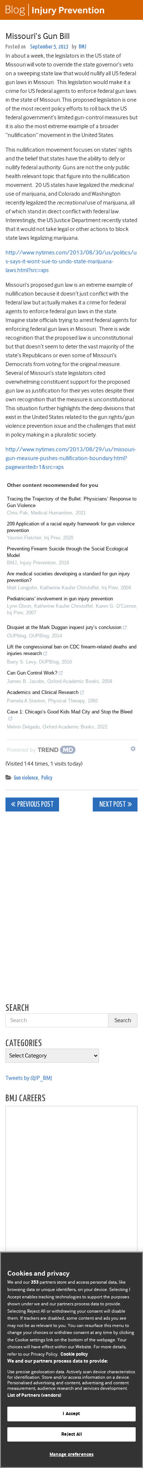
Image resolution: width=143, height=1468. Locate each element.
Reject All (71, 1434)
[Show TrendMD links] (133, 749)
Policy (46, 778)
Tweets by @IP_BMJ (29, 1078)
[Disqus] (72, 909)
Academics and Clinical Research (42, 692)
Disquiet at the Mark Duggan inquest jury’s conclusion (64, 627)
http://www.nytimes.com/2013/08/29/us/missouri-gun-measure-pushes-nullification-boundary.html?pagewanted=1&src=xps (71, 458)
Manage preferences (72, 1454)
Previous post (35, 804)
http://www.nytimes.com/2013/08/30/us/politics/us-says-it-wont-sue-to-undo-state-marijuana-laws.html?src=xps (71, 261)
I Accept (71, 1414)
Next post (112, 804)
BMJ (82, 47)
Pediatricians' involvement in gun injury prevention (60, 598)
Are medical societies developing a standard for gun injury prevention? (68, 577)
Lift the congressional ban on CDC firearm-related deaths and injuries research (71, 650)
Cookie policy (74, 1354)
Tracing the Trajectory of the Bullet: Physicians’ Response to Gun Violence (71, 502)
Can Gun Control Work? (32, 673)
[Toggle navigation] (128, 10)
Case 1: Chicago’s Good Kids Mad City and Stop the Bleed (69, 712)
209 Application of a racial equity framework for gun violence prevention (71, 527)
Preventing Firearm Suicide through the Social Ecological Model (67, 552)
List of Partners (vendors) (34, 1395)
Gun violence (26, 778)
